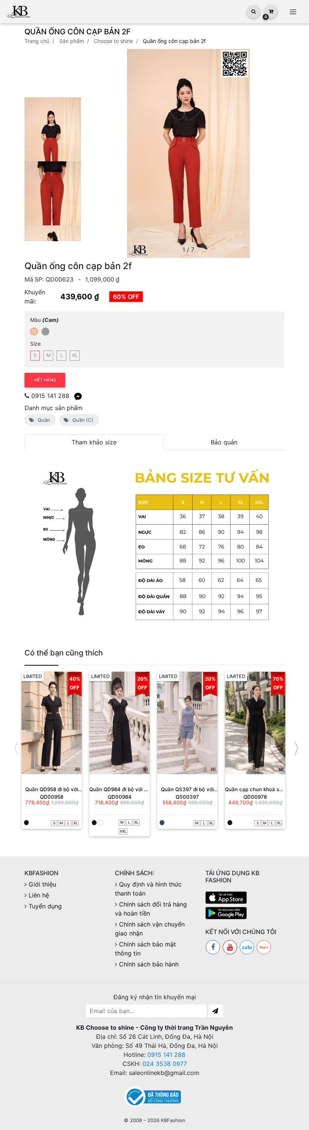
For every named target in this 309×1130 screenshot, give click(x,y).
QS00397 (187, 797)
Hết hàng (45, 380)
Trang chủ (36, 41)
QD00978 (255, 797)
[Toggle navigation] (293, 11)
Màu (44, 320)
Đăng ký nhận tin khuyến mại (154, 997)
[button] (276, 153)
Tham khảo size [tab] (94, 442)
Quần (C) (82, 420)
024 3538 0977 (164, 1063)
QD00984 (120, 797)
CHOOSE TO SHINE (113, 41)
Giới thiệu (42, 884)
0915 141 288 (50, 396)
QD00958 (51, 797)
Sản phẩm (71, 41)
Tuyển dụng (45, 906)
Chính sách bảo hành (149, 964)
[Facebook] (212, 947)
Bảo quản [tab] (224, 442)
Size (35, 343)
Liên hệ (39, 895)
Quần (42, 420)
